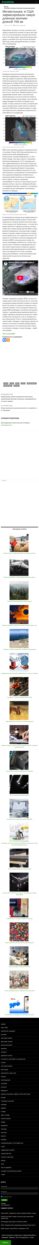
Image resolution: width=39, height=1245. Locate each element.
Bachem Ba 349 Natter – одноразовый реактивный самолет (19, 577)
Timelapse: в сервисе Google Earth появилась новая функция (19, 649)
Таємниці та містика (7, 1101)
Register (3, 1203)
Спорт (3, 1146)
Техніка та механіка (7, 1157)
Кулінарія (4, 1083)
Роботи (3, 1136)
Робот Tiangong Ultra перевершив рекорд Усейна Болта (18, 1225)
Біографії (3, 1034)
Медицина (4, 1090)
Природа (19, 8)
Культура (4, 1087)
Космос (3, 1076)
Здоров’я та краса (6, 1055)
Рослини (4, 1132)
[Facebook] (4, 340)
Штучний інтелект (6, 1066)
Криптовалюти (5, 1080)
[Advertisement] (19, 362)
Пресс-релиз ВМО (8, 333)
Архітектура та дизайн (8, 1031)
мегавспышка (31, 383)
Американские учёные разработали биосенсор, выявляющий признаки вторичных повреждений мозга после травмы (19, 398)
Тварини (3, 1052)
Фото (2, 1164)
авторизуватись (6, 425)
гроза (23, 383)
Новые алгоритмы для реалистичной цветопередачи (19, 942)
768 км (6, 383)
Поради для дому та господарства (12, 1143)
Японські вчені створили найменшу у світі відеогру (19, 771)
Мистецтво (4, 1069)
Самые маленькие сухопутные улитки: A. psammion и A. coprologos (19, 408)
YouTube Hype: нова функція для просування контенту (19, 1014)
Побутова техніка (6, 1038)
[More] (8, 340)
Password (4, 1191)
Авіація (3, 1024)
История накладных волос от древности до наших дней (20, 990)
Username (4, 1186)
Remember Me (7, 1197)
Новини (13, 8)
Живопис (4, 1048)
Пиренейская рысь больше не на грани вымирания (19, 721)
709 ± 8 (8, 85)
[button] (34, 1237)
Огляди (3, 1111)
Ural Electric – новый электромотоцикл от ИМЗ (19, 697)
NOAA (11, 383)
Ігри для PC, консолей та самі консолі (13, 1059)
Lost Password (5, 1205)
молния (16, 385)
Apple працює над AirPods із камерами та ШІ (15, 1228)
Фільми (3, 1160)
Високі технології (6, 1045)
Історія (3, 1062)
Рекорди (25, 8)
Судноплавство (6, 1153)
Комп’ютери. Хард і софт (8, 1073)
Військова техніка (6, 1041)
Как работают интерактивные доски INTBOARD (19, 819)
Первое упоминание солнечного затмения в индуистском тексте (19, 625)
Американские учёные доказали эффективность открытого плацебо (19, 673)
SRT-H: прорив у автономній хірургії (19, 795)
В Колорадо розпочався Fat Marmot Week (14, 1221)
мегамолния (8, 385)
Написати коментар (20, 25)
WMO (17, 383)
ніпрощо (3, 1104)
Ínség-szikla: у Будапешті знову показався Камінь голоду (18, 1213)
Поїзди (3, 1122)
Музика (3, 1097)
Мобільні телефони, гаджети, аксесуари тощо (15, 1094)
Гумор (3, 1174)
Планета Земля (6, 1118)
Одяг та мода (5, 1115)
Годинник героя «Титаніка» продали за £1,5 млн (19, 918)
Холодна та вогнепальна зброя (11, 1171)
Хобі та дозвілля (6, 1167)
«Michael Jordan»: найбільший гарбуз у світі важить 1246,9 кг (19, 553)
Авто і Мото (4, 1027)
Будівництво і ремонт (8, 1150)
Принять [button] (5, 1242)
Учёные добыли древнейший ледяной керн (19, 869)
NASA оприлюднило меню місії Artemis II (19, 966)
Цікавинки (31, 8)
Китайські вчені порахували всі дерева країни (19, 601)
